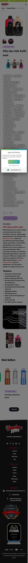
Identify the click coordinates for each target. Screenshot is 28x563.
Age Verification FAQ (14, 165)
